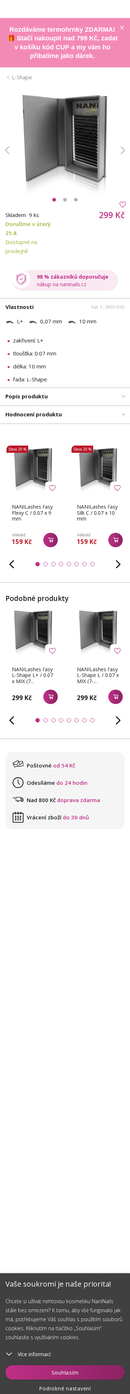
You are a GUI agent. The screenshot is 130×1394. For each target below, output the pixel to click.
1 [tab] (54, 199)
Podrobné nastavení (65, 1388)
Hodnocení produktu (33, 414)
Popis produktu (26, 396)
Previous (7, 150)
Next (123, 150)
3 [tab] (75, 199)
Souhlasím (65, 1372)
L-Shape (22, 77)
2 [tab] (65, 199)
